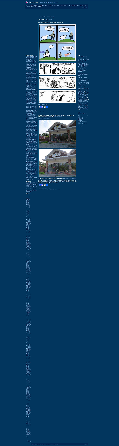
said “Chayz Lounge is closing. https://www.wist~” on (31, 177)
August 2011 (28, 388)
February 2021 (28, 268)
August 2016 (28, 325)
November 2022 (28, 246)
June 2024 (27, 226)
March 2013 (28, 368)
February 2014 (28, 356)
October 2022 (28, 247)
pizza (81, 75)
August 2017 (28, 312)
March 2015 (28, 343)
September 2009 (28, 412)
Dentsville (84, 63)
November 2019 (28, 284)
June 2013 (27, 365)
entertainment (86, 64)
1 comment (49, 19)
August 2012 (28, 375)
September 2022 (28, 248)
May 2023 (27, 240)
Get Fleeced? (41, 19)
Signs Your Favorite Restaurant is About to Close (77, 5)
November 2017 (28, 309)
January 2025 (28, 219)
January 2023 (28, 244)
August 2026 (28, 199)
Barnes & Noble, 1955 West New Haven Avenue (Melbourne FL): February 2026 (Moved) (83, 108)
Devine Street (80, 64)
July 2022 (27, 250)
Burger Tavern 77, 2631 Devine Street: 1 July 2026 (83, 103)
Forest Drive (84, 66)
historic (80, 71)
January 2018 (28, 307)
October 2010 (28, 398)
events (79, 65)
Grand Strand (83, 68)
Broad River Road (82, 57)
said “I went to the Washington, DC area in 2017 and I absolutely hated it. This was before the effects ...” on (31, 61)
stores (82, 80)
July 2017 (27, 313)
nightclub (83, 74)
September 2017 (28, 311)
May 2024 (27, 227)
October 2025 (28, 209)
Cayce (79, 60)
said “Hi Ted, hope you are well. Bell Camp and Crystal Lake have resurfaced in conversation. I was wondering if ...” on (31, 116)
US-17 (84, 83)
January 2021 (28, 269)
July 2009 (27, 414)
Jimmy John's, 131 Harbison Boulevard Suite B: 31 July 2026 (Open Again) (83, 101)
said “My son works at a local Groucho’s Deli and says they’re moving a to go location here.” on (31, 99)
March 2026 (28, 204)
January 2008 (28, 433)
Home (27, 5)
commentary (47, 20)
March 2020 (28, 280)
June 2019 (27, 289)
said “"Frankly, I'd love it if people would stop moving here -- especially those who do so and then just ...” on (31, 92)
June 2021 (27, 264)
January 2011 (28, 395)
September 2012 (28, 374)
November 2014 (28, 347)
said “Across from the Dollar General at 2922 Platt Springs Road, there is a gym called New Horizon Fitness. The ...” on (31, 130)
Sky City (79, 122)
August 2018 (28, 300)
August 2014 (28, 350)
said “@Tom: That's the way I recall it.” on (31, 134)
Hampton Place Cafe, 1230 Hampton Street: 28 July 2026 (83, 99)
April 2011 (27, 392)
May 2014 (27, 353)
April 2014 (27, 354)
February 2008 (28, 432)
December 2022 (28, 245)
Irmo (85, 71)
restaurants (82, 77)
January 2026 (28, 206)
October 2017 (28, 310)
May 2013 (27, 366)
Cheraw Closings (80, 125)
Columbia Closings (34, 2)
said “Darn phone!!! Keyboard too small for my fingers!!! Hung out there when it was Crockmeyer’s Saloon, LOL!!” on (31, 141)
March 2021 (28, 267)
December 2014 (28, 346)
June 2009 (27, 415)
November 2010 (28, 397)
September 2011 (28, 387)
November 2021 (28, 259)
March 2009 (28, 418)
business (83, 59)
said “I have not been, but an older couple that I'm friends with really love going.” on (31, 58)
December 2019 (28, 283)
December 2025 (28, 207)
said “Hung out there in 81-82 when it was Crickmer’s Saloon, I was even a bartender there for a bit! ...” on (31, 148)
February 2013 (28, 369)
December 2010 (28, 396)
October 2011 (28, 386)
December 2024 (28, 220)
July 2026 (27, 200)
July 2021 (27, 263)
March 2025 (28, 217)
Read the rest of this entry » (43, 104)
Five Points (83, 65)
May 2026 (27, 202)
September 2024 (28, 223)
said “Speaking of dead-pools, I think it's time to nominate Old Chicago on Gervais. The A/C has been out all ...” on (31, 95)
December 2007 (28, 434)
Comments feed (28, 440)
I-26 (83, 71)
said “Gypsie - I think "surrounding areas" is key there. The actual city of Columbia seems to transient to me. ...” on (31, 103)
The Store (39, 6)
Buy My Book (41, 5)
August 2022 (28, 249)
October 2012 (28, 373)
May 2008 (27, 429)
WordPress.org (28, 441)
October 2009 (28, 411)
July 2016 (27, 326)
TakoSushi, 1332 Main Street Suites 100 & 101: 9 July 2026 (31, 183)
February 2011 (28, 394)
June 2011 (27, 390)
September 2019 (28, 286)
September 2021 (28, 261)
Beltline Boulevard (81, 56)
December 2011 (28, 384)
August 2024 (28, 224)
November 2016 (28, 322)
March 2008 (28, 431)
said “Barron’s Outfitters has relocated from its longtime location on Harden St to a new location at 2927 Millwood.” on (31, 73)
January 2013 (28, 370)
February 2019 (28, 293)
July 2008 (27, 427)
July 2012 (27, 376)
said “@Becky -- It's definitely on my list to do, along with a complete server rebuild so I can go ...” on (31, 111)
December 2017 (28, 308)
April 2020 (27, 279)
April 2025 (27, 216)
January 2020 (28, 282)
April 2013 (27, 367)
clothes (85, 60)
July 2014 (27, 351)
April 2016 (27, 329)
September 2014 (28, 349)
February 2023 (28, 243)
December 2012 (28, 371)
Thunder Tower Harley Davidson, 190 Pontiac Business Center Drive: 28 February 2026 (31, 191)
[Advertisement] (59, 12)
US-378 (87, 83)
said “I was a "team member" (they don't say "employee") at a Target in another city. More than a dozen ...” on (31, 88)
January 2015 (28, 345)
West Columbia (81, 85)
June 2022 (27, 251)
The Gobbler (80, 120)
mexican (79, 74)
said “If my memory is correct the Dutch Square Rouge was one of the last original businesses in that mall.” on (31, 163)
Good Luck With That (49, 5)
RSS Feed (84, 7)
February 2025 (28, 218)
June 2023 (27, 239)
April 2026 (27, 203)
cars (88, 59)
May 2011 (27, 391)
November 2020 (28, 271)
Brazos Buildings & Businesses (82, 124)
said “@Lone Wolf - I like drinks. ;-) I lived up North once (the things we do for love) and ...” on (31, 84)
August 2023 (28, 237)
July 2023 (27, 238)
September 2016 (28, 324)
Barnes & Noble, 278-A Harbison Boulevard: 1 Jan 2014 (83, 105)
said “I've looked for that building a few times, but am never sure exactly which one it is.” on (31, 136)
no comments (58, 116)
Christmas (82, 60)
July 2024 (27, 225)
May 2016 (27, 328)
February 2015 (28, 344)
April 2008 (27, 430)
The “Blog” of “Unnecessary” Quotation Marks (82, 118)
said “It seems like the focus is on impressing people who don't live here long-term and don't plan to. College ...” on (31, 174)
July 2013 (27, 364)
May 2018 (27, 303)
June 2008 (27, 428)
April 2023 (27, 241)
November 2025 (28, 208)
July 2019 (27, 288)
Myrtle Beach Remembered (82, 123)
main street (85, 73)
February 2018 (28, 306)
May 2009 (27, 416)
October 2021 (28, 260)
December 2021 (28, 258)
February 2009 (28, 419)
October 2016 (28, 323)
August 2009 (28, 413)
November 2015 (28, 334)
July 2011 (27, 389)
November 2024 (28, 221)
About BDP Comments (29, 179)
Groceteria (79, 119)
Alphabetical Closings (33, 5)
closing (27, 194)
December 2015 (28, 333)
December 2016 (28, 321)
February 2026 (28, 205)
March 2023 (28, 242)
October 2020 (28, 272)
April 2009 (27, 417)
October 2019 (28, 285)
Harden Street (83, 70)
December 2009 (28, 409)
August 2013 (28, 363)
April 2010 (27, 405)
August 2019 (28, 287)
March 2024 (28, 229)
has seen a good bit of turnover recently (69, 178)
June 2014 (27, 352)
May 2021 (27, 265)
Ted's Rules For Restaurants (31, 6)
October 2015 (28, 335)
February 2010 (28, 407)
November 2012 (28, 372)
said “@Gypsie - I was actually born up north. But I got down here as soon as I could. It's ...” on (31, 69)
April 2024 (27, 228)
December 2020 (28, 270)
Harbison (83, 69)
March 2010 (28, 406)
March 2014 (28, 355)
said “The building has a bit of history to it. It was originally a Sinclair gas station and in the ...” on (31, 107)
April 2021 (27, 266)
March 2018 (28, 305)
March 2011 (28, 393)
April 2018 (27, 304)
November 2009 (28, 410)
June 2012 (27, 377)
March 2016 (28, 330)
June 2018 (27, 302)
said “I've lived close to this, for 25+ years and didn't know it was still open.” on (31, 167)
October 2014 (28, 348)
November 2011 (28, 385)
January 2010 (28, 408)
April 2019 (27, 291)
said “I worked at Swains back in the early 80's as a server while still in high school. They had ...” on (31, 154)
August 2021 (28, 262)
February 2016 (28, 331)
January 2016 (28, 332)
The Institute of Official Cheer (82, 121)
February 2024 (28, 230)
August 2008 (28, 426)
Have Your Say (56, 5)
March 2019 (28, 292)
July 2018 (27, 301)
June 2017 (27, 314)
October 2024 (28, 222)
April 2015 (27, 342)
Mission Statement (64, 5)
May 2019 (27, 290)
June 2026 (27, 201)
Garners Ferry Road (82, 67)
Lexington (80, 73)
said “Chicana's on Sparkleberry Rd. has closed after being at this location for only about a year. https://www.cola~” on (31, 77)
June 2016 (27, 327)
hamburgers (80, 69)
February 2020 (28, 281)
